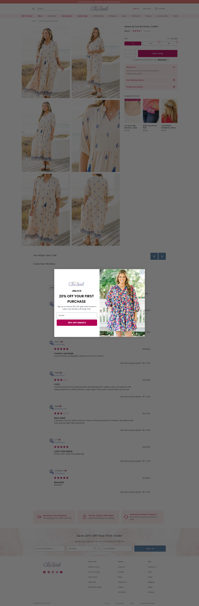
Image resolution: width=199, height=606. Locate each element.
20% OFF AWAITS (77, 322)
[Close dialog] (142, 272)
